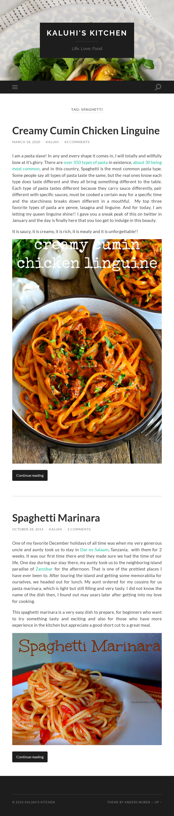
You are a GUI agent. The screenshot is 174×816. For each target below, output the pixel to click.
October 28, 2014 (28, 529)
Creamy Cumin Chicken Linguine (86, 130)
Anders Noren (137, 802)
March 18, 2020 (26, 142)
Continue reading (30, 475)
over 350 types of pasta (86, 162)
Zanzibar (44, 568)
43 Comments (76, 142)
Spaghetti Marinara (56, 518)
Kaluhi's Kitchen (87, 33)
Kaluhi (52, 142)
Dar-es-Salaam (94, 549)
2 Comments (79, 529)
